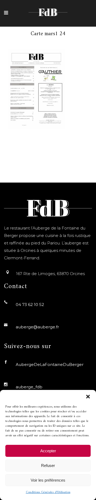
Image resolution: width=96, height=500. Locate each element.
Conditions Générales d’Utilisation (48, 492)
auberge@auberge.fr (37, 326)
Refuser (48, 465)
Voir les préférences (48, 480)
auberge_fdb (29, 386)
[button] (88, 396)
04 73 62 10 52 (30, 304)
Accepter (48, 451)
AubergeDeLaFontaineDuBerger (49, 364)
